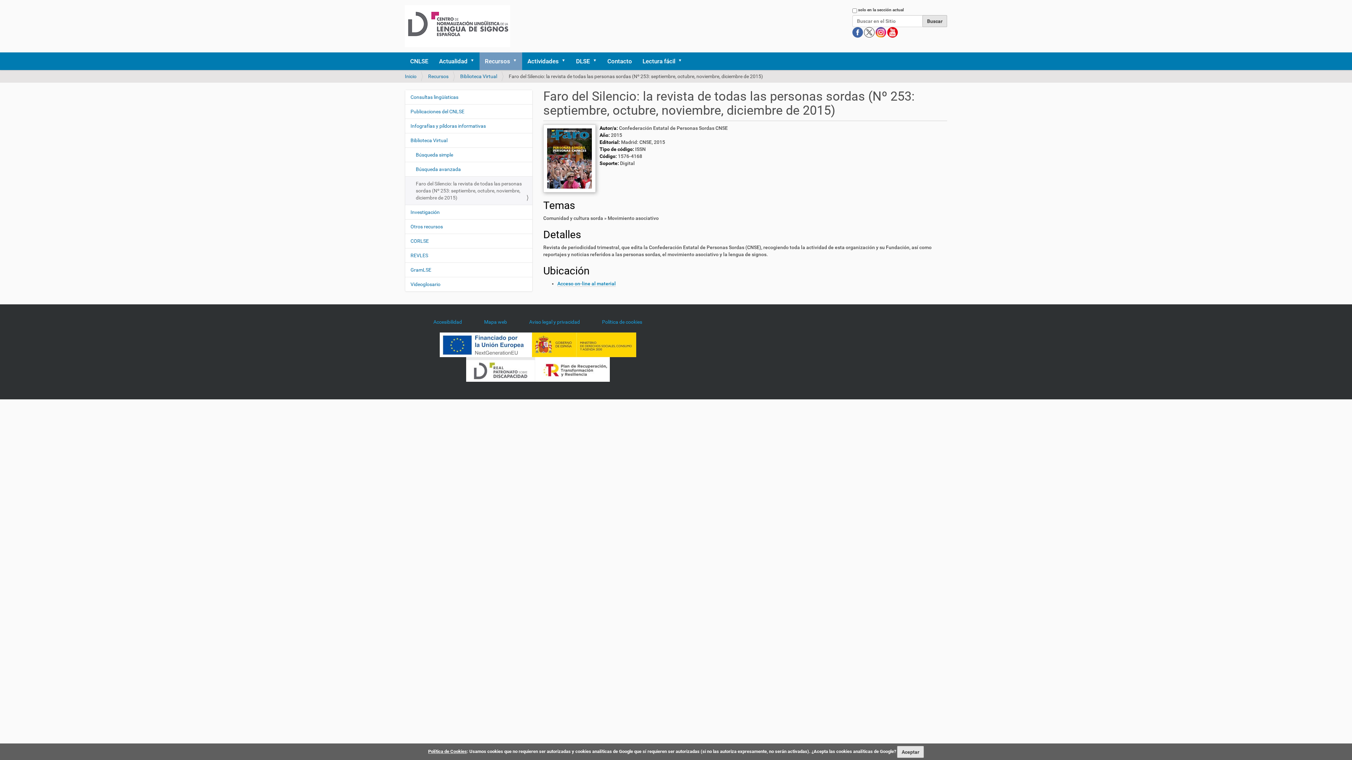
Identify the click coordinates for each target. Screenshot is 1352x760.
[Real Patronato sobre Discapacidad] (500, 369)
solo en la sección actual (881, 9)
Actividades (543, 61)
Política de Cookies (447, 751)
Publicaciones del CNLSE (437, 111)
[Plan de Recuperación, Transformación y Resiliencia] (572, 369)
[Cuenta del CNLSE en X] (870, 32)
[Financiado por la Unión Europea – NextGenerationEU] (486, 344)
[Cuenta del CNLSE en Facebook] (858, 32)
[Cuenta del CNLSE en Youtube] (892, 32)
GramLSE (421, 270)
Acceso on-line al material (586, 283)
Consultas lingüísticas (434, 97)
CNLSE (419, 61)
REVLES (419, 255)
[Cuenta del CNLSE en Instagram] (881, 32)
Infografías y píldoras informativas (448, 126)
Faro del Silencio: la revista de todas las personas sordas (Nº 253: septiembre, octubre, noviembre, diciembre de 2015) (469, 191)
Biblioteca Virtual (478, 76)
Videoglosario (425, 284)
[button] (475, 61)
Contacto (619, 61)
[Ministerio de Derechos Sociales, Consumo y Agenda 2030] (584, 344)
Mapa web (495, 322)
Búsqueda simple (434, 155)
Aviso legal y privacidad (554, 322)
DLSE (583, 61)
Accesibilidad (447, 322)
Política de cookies (622, 322)
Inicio (411, 76)
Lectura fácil (659, 61)
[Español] (457, 26)
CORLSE (420, 241)
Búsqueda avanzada (438, 169)
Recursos (497, 61)
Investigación (425, 212)
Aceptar (910, 752)
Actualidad (453, 61)
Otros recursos (427, 226)
